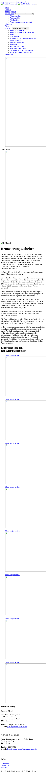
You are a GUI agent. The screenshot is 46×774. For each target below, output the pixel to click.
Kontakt (4, 767)
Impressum (5, 763)
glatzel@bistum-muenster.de (17, 727)
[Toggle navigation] (36, 4)
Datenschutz (5, 765)
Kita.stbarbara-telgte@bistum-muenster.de (22, 749)
